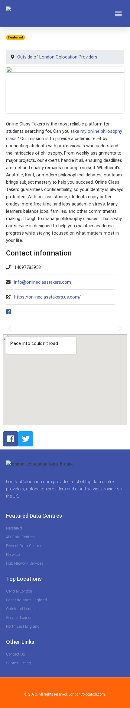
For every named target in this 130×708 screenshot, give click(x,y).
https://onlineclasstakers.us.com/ (47, 297)
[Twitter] (25, 438)
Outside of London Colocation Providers (57, 57)
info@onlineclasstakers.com (42, 282)
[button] (118, 13)
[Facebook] (10, 438)
